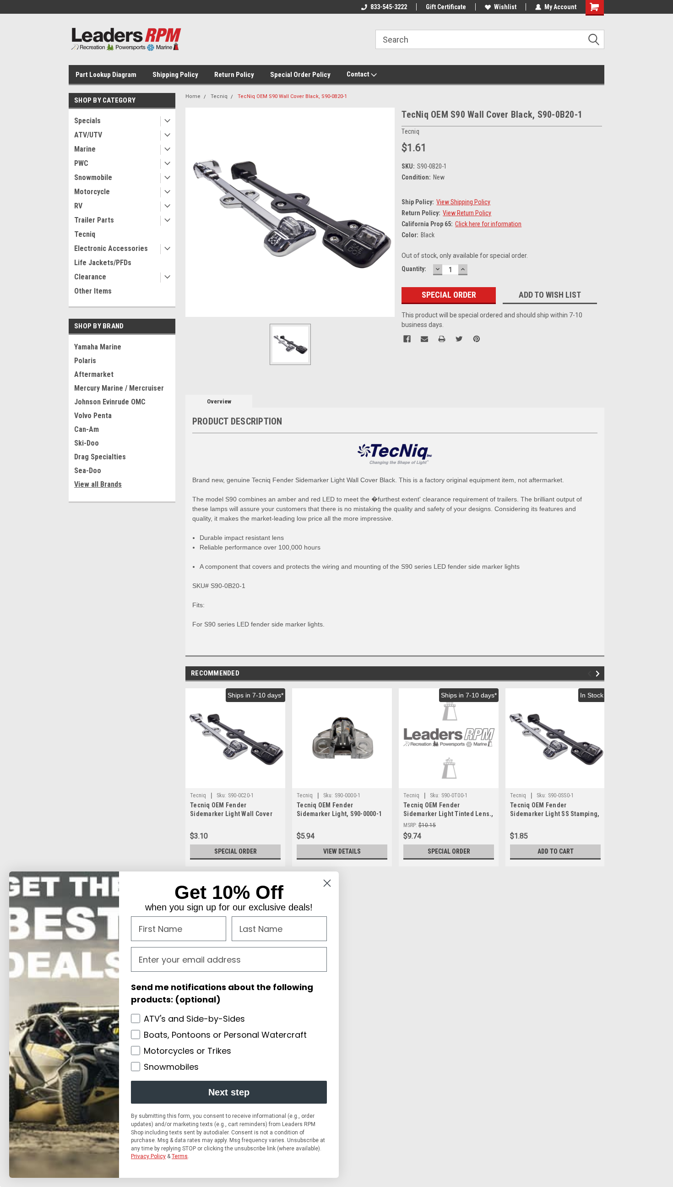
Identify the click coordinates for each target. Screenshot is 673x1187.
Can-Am (86, 429)
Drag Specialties (100, 456)
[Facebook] (407, 339)
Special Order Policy (300, 75)
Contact (359, 74)
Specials (87, 120)
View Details (342, 851)
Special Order (235, 851)
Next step (229, 1092)
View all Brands (98, 484)
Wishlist (505, 7)
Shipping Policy (175, 75)
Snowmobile (93, 177)
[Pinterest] (476, 339)
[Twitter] (459, 339)
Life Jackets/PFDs (102, 262)
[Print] (441, 339)
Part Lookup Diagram (106, 75)
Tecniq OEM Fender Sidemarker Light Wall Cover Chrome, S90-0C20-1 (231, 813)
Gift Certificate (446, 7)
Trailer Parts (94, 220)
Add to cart (555, 851)
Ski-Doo (86, 443)
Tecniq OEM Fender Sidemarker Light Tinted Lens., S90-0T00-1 (448, 813)
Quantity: (414, 268)
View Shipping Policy (463, 202)
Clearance (90, 276)
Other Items (93, 291)
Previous (590, 673)
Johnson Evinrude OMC (110, 401)
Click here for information (488, 224)
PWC (81, 163)
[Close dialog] (327, 883)
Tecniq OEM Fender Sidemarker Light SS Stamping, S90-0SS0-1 (554, 813)
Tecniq (84, 234)
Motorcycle (92, 191)
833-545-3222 (388, 7)
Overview (219, 401)
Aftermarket (94, 374)
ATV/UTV (88, 135)
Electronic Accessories (111, 248)
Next (599, 673)
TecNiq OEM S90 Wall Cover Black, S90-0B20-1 (292, 96)
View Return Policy (467, 213)
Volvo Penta (93, 415)
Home (193, 96)
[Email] (424, 339)
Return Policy (234, 75)
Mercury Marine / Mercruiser (119, 388)
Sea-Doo (87, 470)
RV (78, 205)
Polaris (85, 360)
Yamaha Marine (97, 347)
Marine (85, 149)
